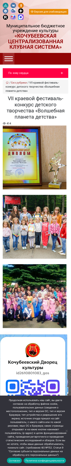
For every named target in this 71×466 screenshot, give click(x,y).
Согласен (14, 460)
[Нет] (66, 431)
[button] (35, 73)
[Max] (20, 17)
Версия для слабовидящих (50, 11)
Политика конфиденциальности (44, 460)
